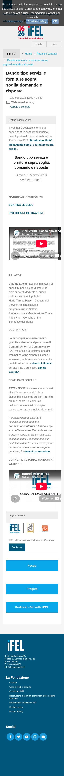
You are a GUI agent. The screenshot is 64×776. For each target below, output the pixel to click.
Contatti (13, 682)
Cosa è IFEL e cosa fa (20, 687)
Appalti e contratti (47, 53)
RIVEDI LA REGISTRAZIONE (26, 213)
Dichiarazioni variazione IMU (22, 702)
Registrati (39, 44)
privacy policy (15, 21)
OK (55, 21)
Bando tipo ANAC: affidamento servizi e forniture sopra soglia (31, 144)
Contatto (17, 547)
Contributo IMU (16, 691)
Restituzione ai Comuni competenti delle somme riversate (32, 697)
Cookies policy (16, 707)
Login (54, 44)
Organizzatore (17, 515)
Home (28, 53)
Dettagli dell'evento (20, 120)
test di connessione (37, 451)
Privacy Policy (16, 711)
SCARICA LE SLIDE (21, 205)
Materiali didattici (42, 363)
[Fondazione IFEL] (32, 32)
